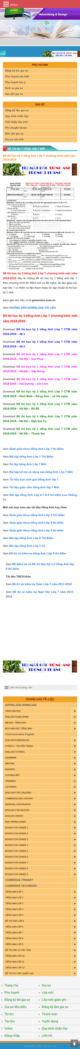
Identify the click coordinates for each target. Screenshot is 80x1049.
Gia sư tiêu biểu (15, 1007)
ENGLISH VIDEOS (14, 816)
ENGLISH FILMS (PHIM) (17, 717)
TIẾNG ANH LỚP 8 (14, 938)
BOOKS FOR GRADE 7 (16, 862)
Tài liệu (9, 1021)
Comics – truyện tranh (19, 746)
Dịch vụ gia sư (14, 88)
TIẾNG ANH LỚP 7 (14, 932)
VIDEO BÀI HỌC (13, 711)
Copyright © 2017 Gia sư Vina (40, 1046)
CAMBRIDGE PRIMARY (19, 880)
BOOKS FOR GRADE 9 (16, 874)
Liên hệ (47, 1035)
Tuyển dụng (50, 1021)
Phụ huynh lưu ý (15, 82)
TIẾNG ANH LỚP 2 (14, 897)
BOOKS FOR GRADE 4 (16, 845)
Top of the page (74, 1043)
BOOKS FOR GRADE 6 (16, 857)
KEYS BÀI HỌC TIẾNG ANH (18, 728)
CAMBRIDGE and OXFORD (19, 798)
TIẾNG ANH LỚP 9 (14, 944)
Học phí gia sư (14, 94)
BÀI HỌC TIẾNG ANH (15, 722)
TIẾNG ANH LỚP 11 (14, 962)
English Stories (14, 752)
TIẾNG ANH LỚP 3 (14, 903)
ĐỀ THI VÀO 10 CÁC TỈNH (18, 950)
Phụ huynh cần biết (17, 76)
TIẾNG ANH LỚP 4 (14, 909)
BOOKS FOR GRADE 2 (16, 833)
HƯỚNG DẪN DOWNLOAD (21, 705)
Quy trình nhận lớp (16, 116)
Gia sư (46, 985)
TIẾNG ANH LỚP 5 (14, 915)
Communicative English (19, 734)
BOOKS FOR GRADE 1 (16, 827)
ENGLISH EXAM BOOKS (17, 740)
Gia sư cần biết (14, 139)
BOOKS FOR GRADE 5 (16, 851)
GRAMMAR (10, 757)
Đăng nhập (12, 1035)
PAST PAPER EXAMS (15, 822)
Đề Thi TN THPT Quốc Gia (19, 973)
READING (10, 769)
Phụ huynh (11, 992)
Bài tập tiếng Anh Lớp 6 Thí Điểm (31, 538)
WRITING (10, 763)
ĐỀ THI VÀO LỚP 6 (14, 921)
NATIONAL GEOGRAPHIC (18, 804)
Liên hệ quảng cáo (20, 687)
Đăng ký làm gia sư (17, 110)
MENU (14, 4)
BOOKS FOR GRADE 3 (16, 839)
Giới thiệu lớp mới (16, 122)
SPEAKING (10, 781)
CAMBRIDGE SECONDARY (21, 885)
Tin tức (9, 1014)
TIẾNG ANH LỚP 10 (14, 956)
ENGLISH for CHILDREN (18, 792)
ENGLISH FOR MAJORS (17, 810)
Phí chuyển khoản (16, 127)
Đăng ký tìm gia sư (16, 70)
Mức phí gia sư (14, 133)
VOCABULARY (12, 775)
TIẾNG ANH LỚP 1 (14, 892)
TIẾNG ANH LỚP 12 (14, 967)
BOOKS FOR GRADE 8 (16, 868)
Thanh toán (49, 1014)
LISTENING (11, 787)
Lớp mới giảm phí (54, 999)
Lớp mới (48, 992)
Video (8, 1028)
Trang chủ (11, 985)
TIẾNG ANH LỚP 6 (14, 927)
